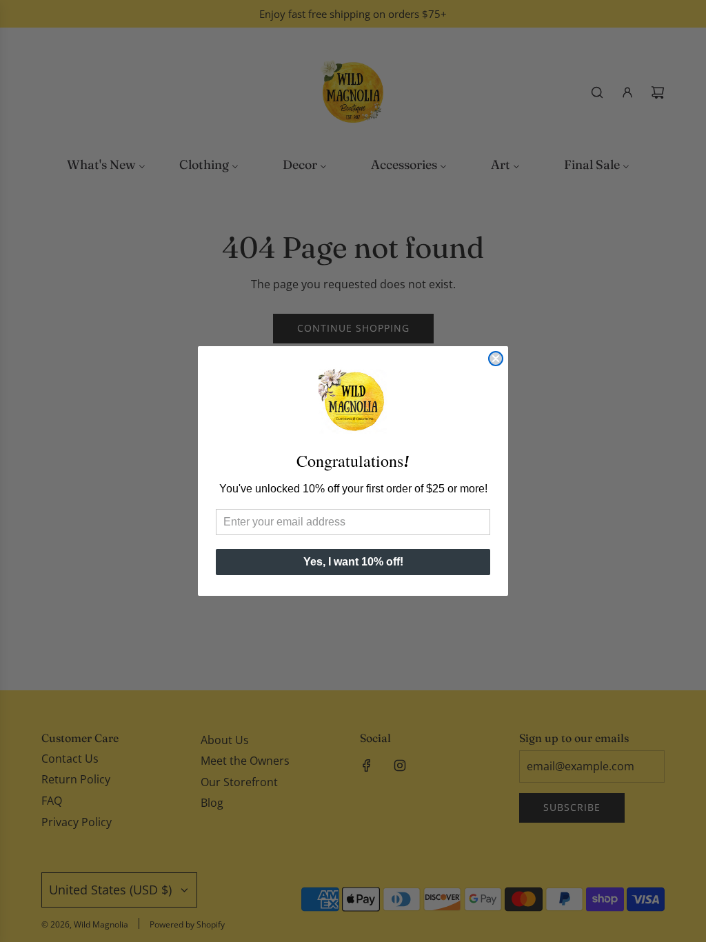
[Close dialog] (496, 358)
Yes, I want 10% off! (353, 562)
